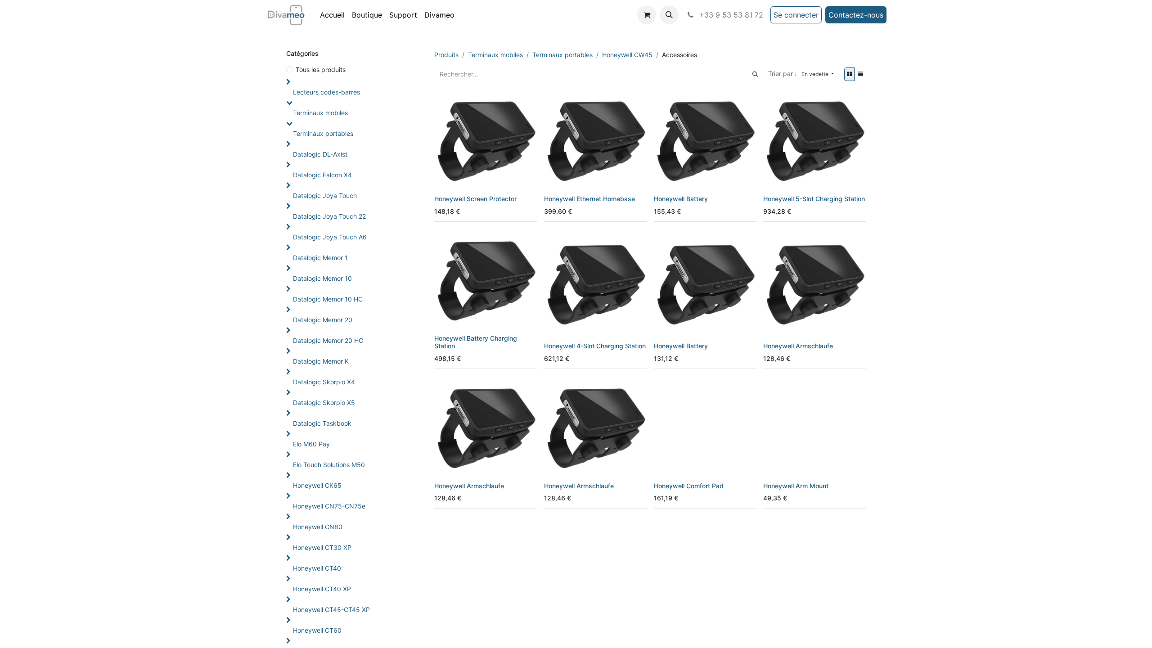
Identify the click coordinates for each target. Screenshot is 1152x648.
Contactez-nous (855, 14)
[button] (669, 14)
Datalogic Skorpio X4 (324, 382)
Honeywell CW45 (627, 54)
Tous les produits (321, 69)
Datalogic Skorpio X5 (324, 402)
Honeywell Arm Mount (795, 486)
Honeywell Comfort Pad (689, 486)
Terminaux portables (323, 133)
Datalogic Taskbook (322, 423)
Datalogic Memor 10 (322, 278)
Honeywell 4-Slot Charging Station (595, 346)
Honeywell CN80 (317, 527)
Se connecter (796, 14)
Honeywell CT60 (317, 630)
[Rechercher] (755, 74)
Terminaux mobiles (320, 113)
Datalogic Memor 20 (322, 320)
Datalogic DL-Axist (320, 154)
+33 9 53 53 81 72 (730, 14)
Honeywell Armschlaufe (798, 346)
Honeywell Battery (681, 198)
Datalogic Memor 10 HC (328, 299)
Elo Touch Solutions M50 (329, 464)
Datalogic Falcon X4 (322, 175)
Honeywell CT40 (317, 568)
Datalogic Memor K (321, 361)
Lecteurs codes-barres (326, 92)
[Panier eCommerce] (646, 14)
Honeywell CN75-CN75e (329, 506)
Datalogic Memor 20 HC (328, 340)
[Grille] (849, 74)
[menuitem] (332, 15)
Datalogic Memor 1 (320, 257)
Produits (446, 54)
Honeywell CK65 (317, 485)
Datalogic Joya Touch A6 (330, 237)
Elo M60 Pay (311, 444)
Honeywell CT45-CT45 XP (331, 609)
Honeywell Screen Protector (475, 198)
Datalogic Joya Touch (325, 195)
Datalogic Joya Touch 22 (329, 216)
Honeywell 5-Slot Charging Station (814, 198)
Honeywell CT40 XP (322, 589)
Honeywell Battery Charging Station (475, 342)
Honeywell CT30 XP (322, 547)
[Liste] (860, 74)
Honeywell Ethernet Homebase (589, 198)
